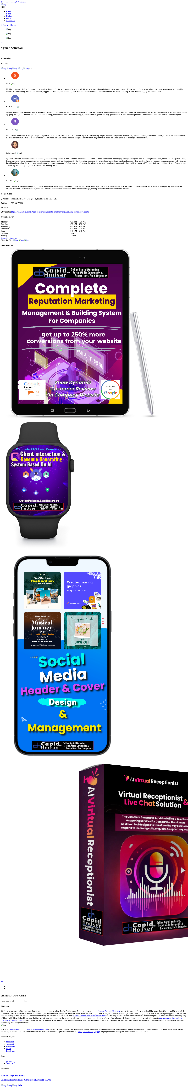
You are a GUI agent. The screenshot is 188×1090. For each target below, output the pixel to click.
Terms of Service (13, 1063)
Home (8, 11)
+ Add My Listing (8, 25)
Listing (9, 16)
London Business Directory (109, 1011)
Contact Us (10, 21)
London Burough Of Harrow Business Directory (28, 1029)
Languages (10, 1046)
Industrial (10, 1042)
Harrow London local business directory (89, 1016)
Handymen (10, 1051)
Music (8, 1049)
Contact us (22, 2)
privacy (9, 1061)
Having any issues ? (9, 2)
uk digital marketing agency (89, 1032)
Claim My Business (9, 238)
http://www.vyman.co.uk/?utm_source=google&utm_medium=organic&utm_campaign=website (50, 212)
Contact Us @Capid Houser (13, 1075)
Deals (8, 18)
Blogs (8, 14)
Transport (10, 1044)
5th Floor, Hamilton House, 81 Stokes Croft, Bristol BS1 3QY (26, 1080)
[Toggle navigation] (2, 7)
